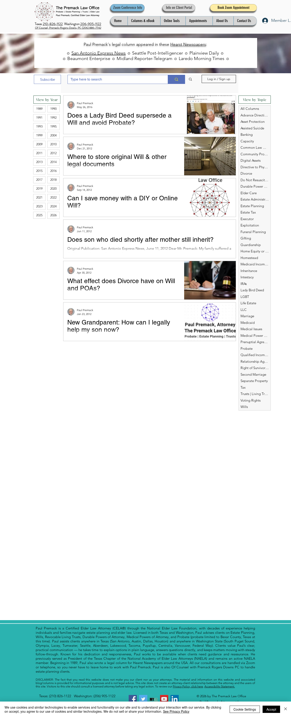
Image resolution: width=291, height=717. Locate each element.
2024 (53, 206)
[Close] (285, 709)
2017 (39, 180)
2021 (39, 197)
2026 (53, 215)
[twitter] (143, 699)
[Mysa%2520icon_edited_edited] (154, 699)
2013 (39, 162)
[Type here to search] (176, 79)
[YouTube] (164, 699)
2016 (53, 171)
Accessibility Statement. (219, 686)
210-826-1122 (53, 23)
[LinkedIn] (175, 699)
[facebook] (133, 699)
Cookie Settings (244, 709)
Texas (39, 23)
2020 (53, 188)
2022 (53, 197)
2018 (53, 180)
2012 (53, 153)
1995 (53, 126)
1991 (39, 118)
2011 (39, 153)
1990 (53, 109)
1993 (39, 126)
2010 (53, 144)
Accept (271, 709)
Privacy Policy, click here (188, 686)
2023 (39, 206)
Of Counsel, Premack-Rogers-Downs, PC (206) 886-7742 (68, 28)
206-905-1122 (90, 23)
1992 (53, 118)
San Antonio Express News (98, 53)
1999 (39, 135)
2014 (53, 162)
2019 (39, 188)
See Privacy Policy (176, 711)
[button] (144, 20)
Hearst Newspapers (188, 44)
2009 (39, 144)
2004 (53, 135)
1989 (39, 109)
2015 (39, 171)
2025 (39, 215)
